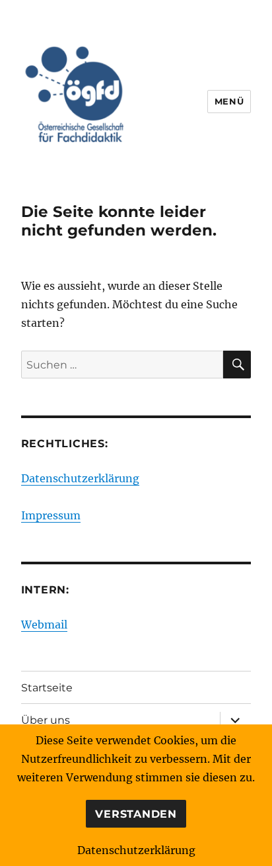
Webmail (44, 624)
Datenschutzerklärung (80, 478)
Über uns (45, 720)
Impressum (51, 515)
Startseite (47, 687)
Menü (229, 101)
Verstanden (136, 814)
